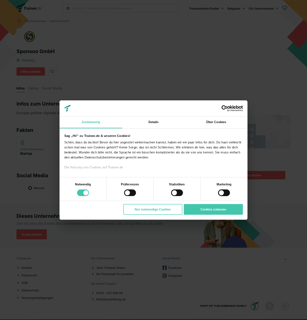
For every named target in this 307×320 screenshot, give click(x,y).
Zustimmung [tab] (91, 122)
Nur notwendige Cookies (153, 209)
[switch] (130, 192)
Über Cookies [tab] (216, 122)
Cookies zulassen (213, 209)
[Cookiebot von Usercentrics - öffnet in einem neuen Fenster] (224, 108)
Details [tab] (153, 122)
